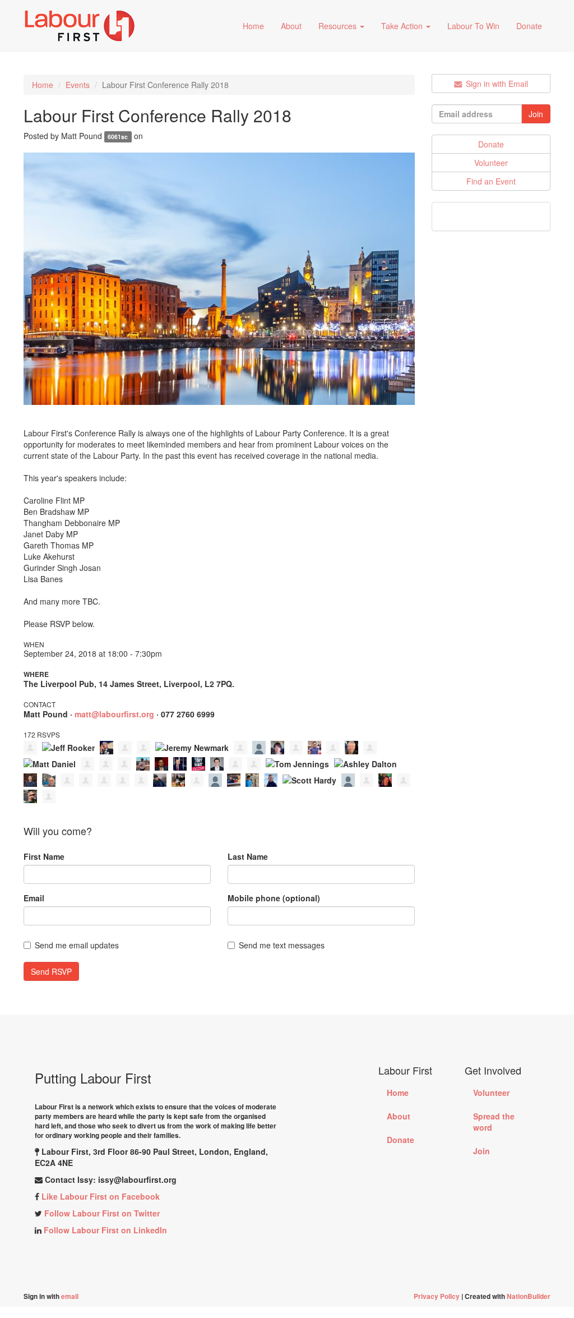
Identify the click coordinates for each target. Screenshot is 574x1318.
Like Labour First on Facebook (100, 1196)
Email (34, 898)
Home (253, 25)
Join (481, 1150)
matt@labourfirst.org (114, 714)
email (69, 1296)
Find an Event (491, 181)
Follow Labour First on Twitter (102, 1213)
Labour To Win (473, 25)
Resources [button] (338, 25)
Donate (529, 25)
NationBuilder (528, 1296)
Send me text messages (282, 945)
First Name (44, 856)
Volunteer (491, 162)
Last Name (248, 856)
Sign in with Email (496, 83)
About (291, 25)
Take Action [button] (403, 25)
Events (78, 84)
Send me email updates (77, 945)
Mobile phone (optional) (274, 898)
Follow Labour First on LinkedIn (105, 1230)
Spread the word (494, 1121)
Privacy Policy (437, 1296)
